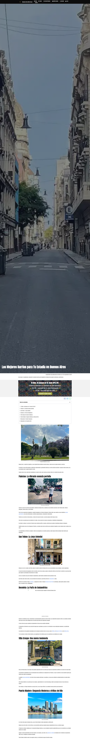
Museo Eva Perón (59, 631)
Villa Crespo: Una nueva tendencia (27, 414)
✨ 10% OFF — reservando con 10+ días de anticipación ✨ (45, 388)
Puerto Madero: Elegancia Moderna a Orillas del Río (30, 416)
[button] (65, 398)
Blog (67, 1)
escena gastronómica (26, 677)
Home (36, 1)
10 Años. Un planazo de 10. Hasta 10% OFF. (45, 383)
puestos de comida (50, 732)
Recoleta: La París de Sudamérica (26, 412)
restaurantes (51, 578)
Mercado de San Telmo (49, 581)
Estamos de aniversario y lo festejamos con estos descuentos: (45, 385)
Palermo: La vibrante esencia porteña (27, 408)
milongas (31, 581)
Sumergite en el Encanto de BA (26, 421)
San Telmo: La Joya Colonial (25, 410)
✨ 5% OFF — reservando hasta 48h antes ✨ (45, 390)
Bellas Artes (66, 631)
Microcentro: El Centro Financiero (26, 419)
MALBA (53, 631)
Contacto (62, 1)
